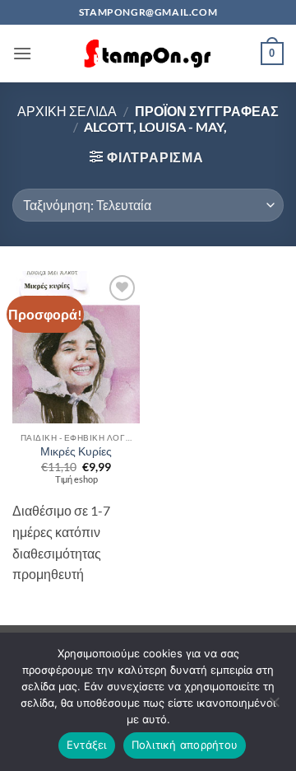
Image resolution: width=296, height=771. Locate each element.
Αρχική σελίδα (67, 111)
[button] (22, 53)
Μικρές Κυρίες (76, 451)
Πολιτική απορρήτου (185, 744)
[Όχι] (274, 707)
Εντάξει (87, 744)
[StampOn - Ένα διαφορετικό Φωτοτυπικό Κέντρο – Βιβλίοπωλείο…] (148, 54)
